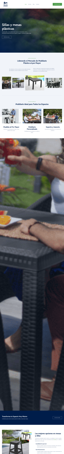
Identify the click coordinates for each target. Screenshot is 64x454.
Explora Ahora (57, 417)
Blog (33, 4)
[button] (57, 4)
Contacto (37, 4)
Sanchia (55, 439)
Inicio (26, 4)
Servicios (29, 4)
